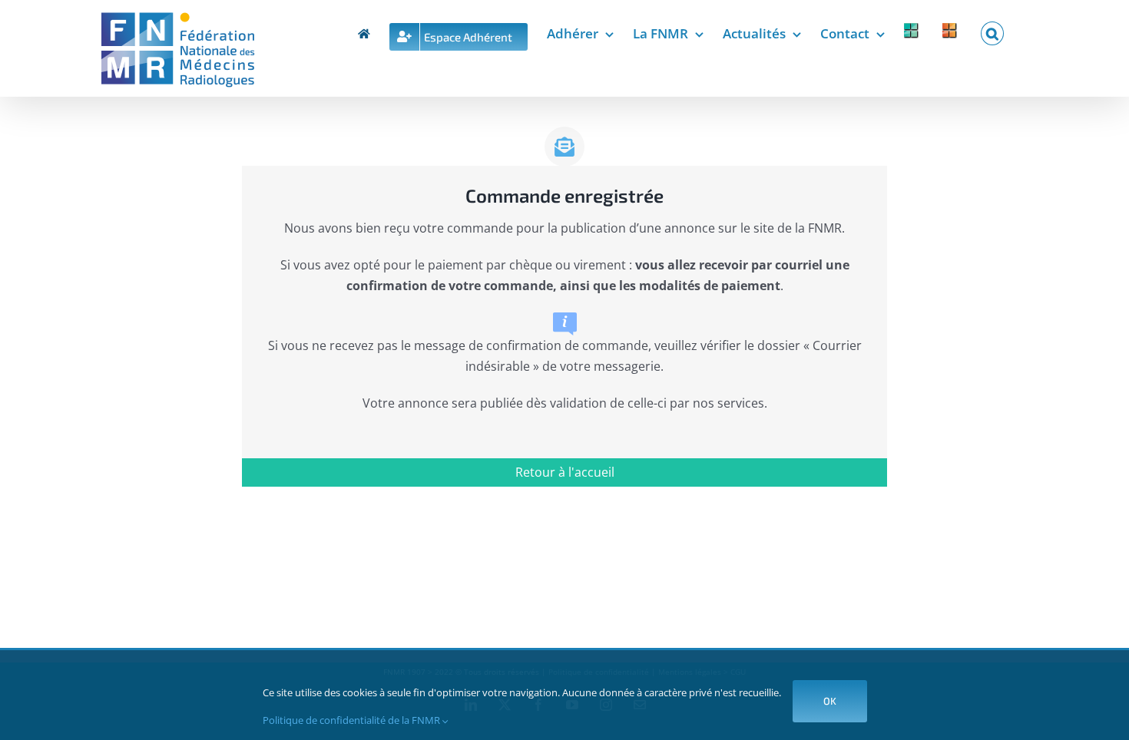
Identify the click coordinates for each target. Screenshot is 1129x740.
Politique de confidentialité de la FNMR (352, 720)
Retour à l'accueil (564, 472)
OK (829, 701)
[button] (992, 30)
